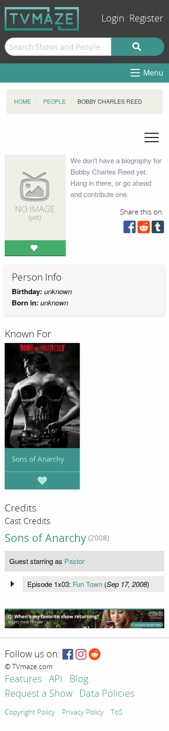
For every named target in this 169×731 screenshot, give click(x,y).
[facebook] (129, 229)
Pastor (74, 561)
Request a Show (38, 694)
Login (112, 18)
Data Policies (106, 694)
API (55, 680)
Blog (78, 680)
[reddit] (144, 229)
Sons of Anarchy (38, 459)
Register (146, 18)
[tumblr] (158, 229)
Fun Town (87, 584)
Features (23, 680)
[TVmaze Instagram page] (81, 655)
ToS (117, 712)
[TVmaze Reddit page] (95, 655)
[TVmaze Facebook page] (67, 655)
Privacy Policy (83, 712)
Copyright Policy (30, 712)
